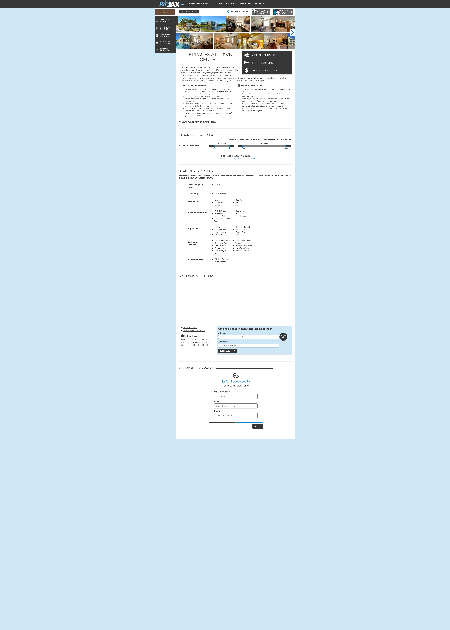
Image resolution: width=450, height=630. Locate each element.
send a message (285, 139)
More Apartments (189, 11)
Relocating (245, 4)
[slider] (215, 146)
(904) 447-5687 (239, 11)
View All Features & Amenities (198, 122)
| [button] (257, 426)
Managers (260, 4)
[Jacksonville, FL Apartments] (172, 4)
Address (222, 333)
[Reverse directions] (283, 337)
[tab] (166, 20)
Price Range (264, 143)
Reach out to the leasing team (246, 176)
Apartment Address (194, 330)
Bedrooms (222, 143)
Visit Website (190, 327)
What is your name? (223, 392)
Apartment (223, 342)
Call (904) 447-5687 (267, 139)
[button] (292, 32)
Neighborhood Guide (226, 4)
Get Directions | (227, 351)
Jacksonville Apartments (200, 4)
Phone (217, 411)
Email (216, 401)
